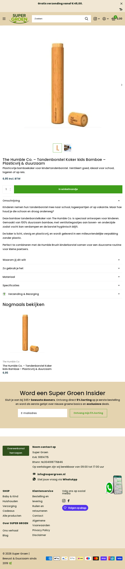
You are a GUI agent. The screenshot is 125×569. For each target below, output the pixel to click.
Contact (37, 515)
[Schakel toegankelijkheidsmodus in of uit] (120, 9)
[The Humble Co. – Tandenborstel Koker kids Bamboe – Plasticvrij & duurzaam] (27, 333)
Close (121, 3)
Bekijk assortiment (4, 18)
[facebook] (68, 500)
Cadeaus (8, 511)
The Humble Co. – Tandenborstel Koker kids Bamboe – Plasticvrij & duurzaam (27, 367)
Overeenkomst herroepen (16, 450)
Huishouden (10, 501)
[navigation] (57, 147)
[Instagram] (63, 500)
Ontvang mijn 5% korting (89, 413)
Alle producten (12, 515)
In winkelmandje (68, 189)
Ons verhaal (10, 530)
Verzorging (10, 506)
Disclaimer (39, 535)
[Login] (105, 18)
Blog (5, 535)
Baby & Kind (10, 496)
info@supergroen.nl (51, 474)
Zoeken (86, 18)
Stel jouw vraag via (57, 479)
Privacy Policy (41, 530)
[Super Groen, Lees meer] (97, 18)
